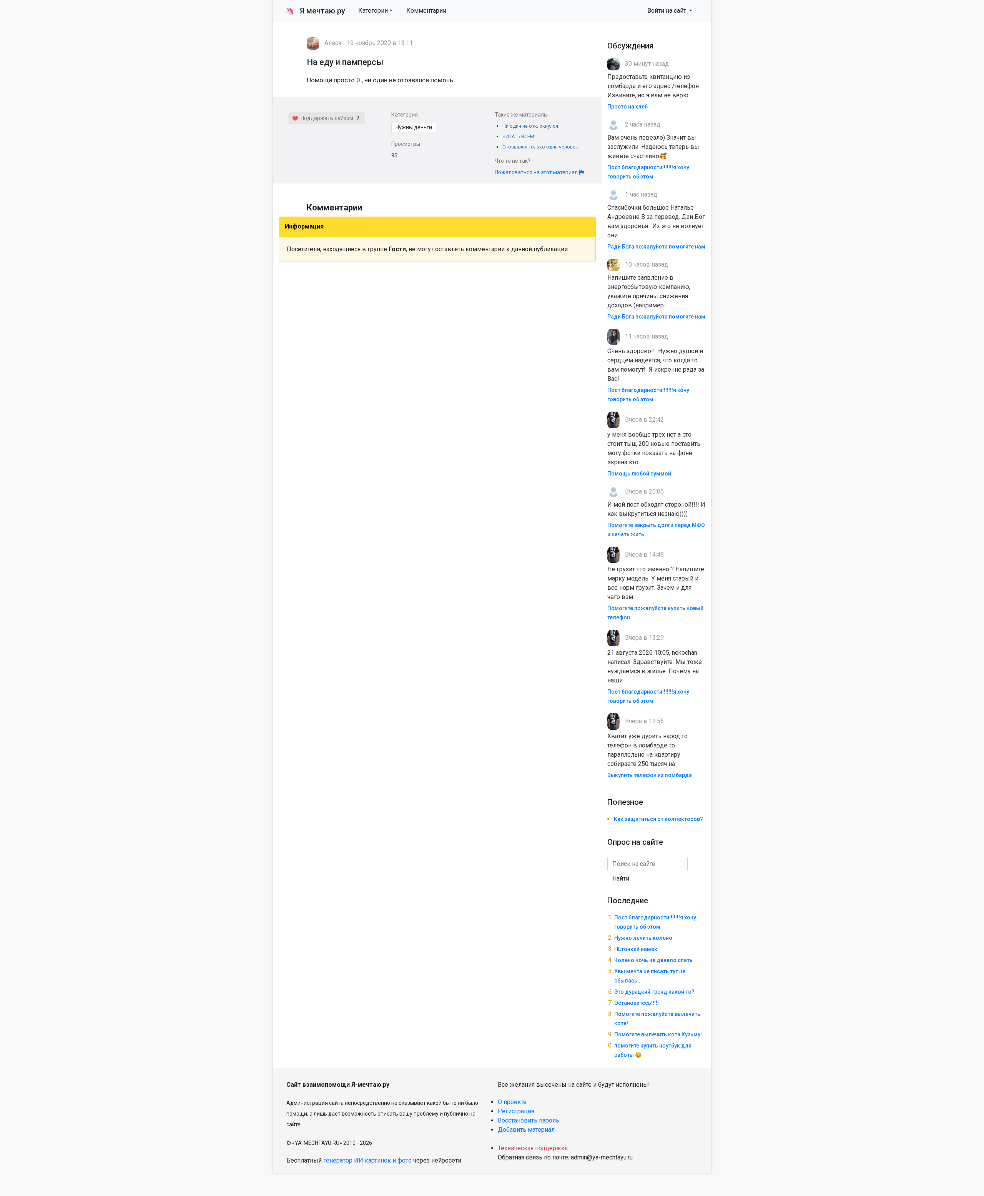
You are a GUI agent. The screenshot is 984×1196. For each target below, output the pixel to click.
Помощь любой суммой (639, 473)
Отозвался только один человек (540, 147)
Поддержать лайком (325, 118)
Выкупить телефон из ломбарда (649, 775)
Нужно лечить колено (643, 938)
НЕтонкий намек (635, 949)
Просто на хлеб (627, 106)
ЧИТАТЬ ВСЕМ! (518, 136)
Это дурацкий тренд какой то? (654, 992)
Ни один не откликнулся (530, 126)
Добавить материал (526, 1129)
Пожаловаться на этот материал (537, 172)
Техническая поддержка (533, 1148)
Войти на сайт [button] (667, 10)
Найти (620, 878)
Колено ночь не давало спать (653, 960)
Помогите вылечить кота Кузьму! (658, 1034)
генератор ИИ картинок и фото (367, 1160)
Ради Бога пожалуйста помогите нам (656, 247)
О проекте (512, 1102)
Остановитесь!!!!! (636, 1003)
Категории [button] (373, 10)
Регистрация (516, 1111)
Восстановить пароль (528, 1120)
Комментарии (426, 10)
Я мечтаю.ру (315, 10)
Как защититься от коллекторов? (658, 819)
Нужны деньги (414, 127)
